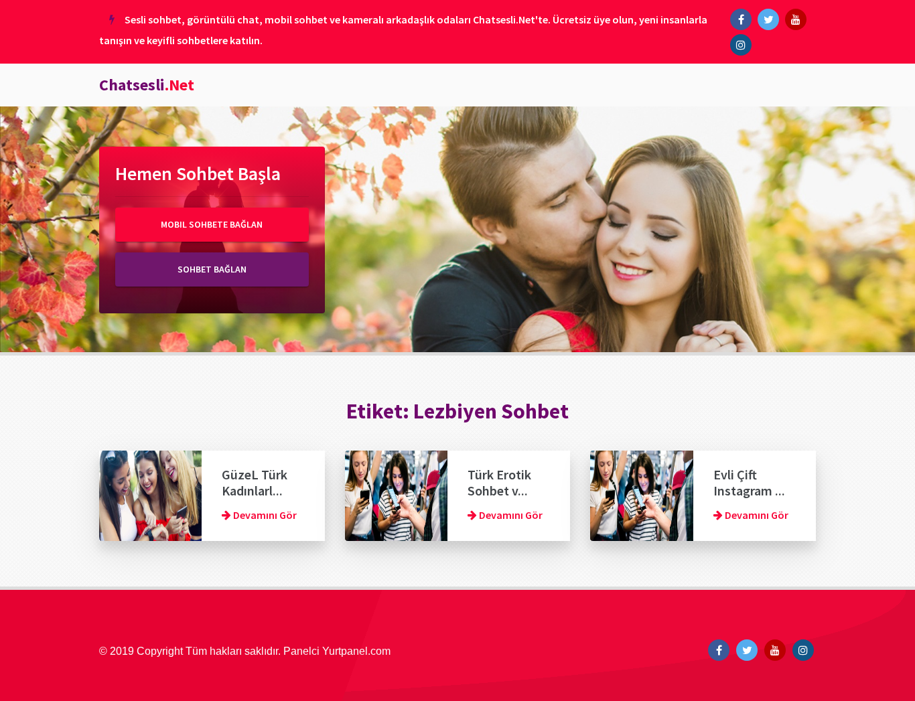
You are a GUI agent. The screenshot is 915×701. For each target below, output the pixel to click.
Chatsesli (146, 84)
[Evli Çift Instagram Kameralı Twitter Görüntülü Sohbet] (641, 494)
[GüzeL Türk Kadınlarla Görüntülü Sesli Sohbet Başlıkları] (150, 494)
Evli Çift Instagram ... (749, 482)
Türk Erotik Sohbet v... (499, 482)
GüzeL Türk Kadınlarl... (254, 482)
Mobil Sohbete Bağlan (212, 224)
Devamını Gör (264, 515)
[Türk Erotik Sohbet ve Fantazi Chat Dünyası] (396, 494)
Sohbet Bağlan (212, 269)
